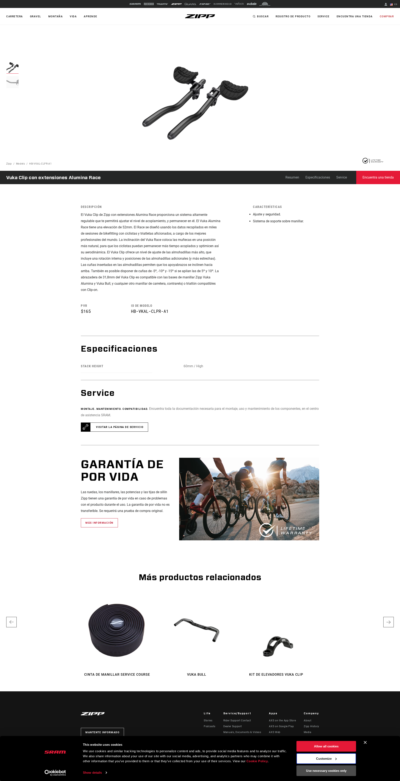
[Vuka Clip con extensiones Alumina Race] (195, 103)
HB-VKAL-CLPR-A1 (40, 163)
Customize (324, 758)
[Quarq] (190, 4)
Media (307, 732)
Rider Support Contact (237, 720)
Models (20, 163)
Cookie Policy (257, 761)
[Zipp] (176, 4)
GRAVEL (35, 16)
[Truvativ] (162, 4)
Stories (208, 720)
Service (324, 16)
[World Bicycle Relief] (265, 4)
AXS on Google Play (281, 726)
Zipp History (311, 726)
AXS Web (274, 732)
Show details (92, 772)
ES (395, 4)
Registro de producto (293, 16)
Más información (99, 522)
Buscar (263, 16)
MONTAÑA (55, 16)
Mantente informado (102, 732)
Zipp (9, 163)
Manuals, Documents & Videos (242, 732)
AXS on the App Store (282, 720)
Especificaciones (317, 177)
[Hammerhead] (222, 4)
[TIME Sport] (205, 4)
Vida (73, 16)
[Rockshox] (149, 4)
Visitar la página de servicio (120, 427)
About (307, 720)
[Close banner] (365, 742)
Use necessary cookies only (326, 770)
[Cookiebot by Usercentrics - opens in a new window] (55, 773)
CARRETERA (14, 16)
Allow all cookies (326, 746)
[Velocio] (239, 4)
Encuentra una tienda (355, 16)
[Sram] (135, 4)
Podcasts (209, 726)
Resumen (292, 177)
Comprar (387, 16)
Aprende (90, 16)
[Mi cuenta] (386, 4)
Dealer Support (232, 726)
